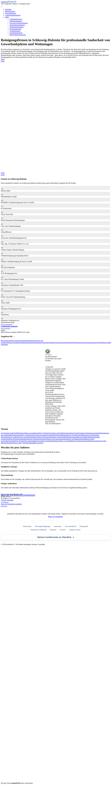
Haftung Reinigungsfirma (15, 439)
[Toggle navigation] (2, 6)
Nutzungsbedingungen (43, 526)
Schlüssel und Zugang (52, 439)
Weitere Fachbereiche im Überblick (55, 537)
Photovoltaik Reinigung (18, 35)
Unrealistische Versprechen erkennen (21, 441)
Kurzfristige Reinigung (42, 437)
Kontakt (62, 530)
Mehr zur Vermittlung (55, 517)
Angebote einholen (55, 433)
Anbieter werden (74, 530)
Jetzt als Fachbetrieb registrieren (18, 494)
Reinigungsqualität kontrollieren (77, 437)
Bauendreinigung (15, 29)
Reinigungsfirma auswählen (26, 433)
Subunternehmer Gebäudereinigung (72, 439)
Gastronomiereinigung (12, 15)
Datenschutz (27, 526)
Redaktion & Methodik (39, 530)
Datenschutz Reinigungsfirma (34, 439)
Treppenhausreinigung (17, 25)
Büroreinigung (10, 11)
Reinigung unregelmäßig (58, 437)
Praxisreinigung (10, 13)
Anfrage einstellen (7, 501)
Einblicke (53, 530)
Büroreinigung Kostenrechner (71, 435)
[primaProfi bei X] (55, 656)
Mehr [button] (7, 17)
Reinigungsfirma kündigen (43, 441)
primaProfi (4, 2)
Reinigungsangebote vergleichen (21, 435)
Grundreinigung (15, 31)
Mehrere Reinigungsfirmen (79, 441)
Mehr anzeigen (38, 443)
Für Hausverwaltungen (40, 435)
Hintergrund (84, 526)
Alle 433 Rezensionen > (53, 423)
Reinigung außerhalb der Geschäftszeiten (20, 437)
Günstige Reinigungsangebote (89, 433)
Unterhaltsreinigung (54, 435)
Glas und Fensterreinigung (19, 23)
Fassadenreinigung (16, 33)
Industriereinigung (16, 21)
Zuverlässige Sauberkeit (9, 433)
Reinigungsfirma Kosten (70, 433)
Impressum (57, 526)
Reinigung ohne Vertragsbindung (22, 443)
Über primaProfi (70, 526)
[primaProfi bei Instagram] (55, 781)
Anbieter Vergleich (42, 433)
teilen (3, 59)
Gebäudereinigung (16, 19)
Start (8, 9)
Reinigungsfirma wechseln (61, 441)
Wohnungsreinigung (16, 27)
